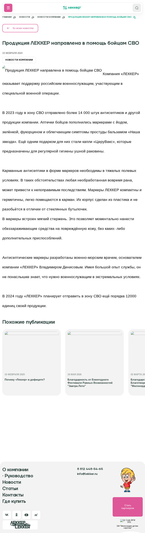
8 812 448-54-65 (90, 469)
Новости (11, 482)
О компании (15, 470)
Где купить (14, 501)
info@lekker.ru (87, 474)
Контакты (13, 495)
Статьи (10, 489)
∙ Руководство (17, 476)
